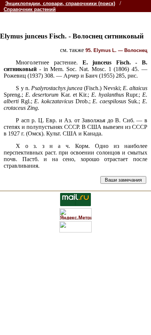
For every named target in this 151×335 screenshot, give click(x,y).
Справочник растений (30, 9)
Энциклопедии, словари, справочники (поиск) (60, 3)
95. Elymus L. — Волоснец (116, 50)
